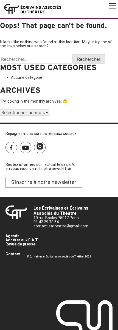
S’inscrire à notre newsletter (43, 182)
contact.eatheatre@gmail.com (60, 226)
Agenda (12, 236)
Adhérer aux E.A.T (21, 240)
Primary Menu (112, 5)
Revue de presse (20, 244)
